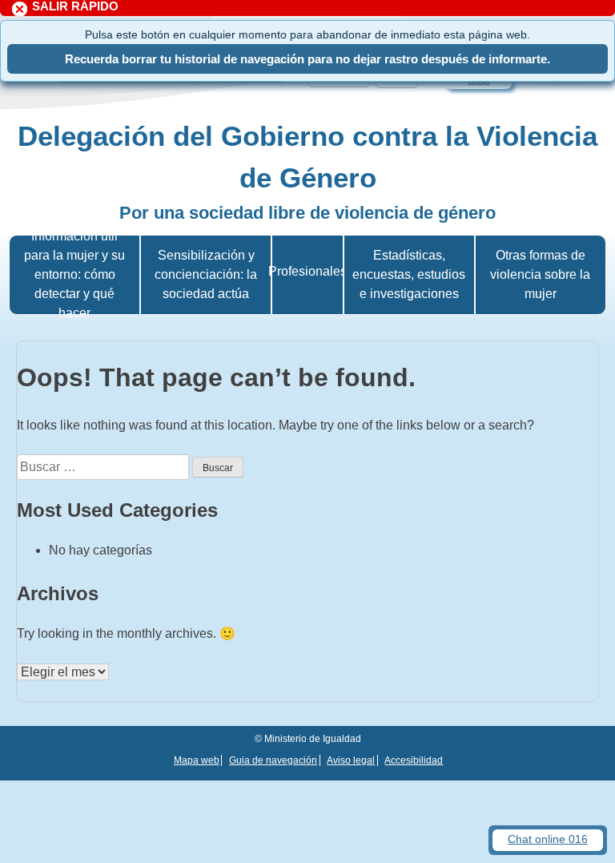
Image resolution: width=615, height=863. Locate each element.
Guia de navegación (273, 760)
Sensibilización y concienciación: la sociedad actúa (206, 274)
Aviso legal (351, 760)
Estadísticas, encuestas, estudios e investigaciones (408, 274)
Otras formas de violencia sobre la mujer (540, 274)
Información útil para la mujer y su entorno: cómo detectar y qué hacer (74, 274)
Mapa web (196, 760)
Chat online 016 (548, 839)
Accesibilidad (413, 760)
